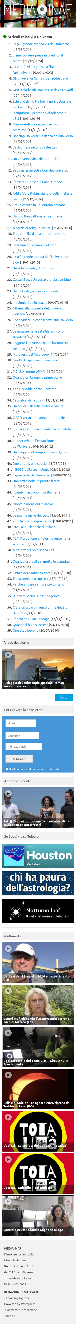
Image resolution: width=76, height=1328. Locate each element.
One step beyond (25, 630)
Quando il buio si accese (30, 624)
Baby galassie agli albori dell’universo (40, 170)
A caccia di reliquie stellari (32, 227)
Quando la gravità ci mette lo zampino (41, 561)
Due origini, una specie (30, 463)
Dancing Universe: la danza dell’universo (43, 135)
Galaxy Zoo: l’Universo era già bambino (42, 279)
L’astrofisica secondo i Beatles (35, 147)
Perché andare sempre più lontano (38, 584)
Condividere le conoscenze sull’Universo (43, 320)
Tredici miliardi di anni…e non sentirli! (41, 233)
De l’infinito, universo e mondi (35, 291)
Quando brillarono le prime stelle (37, 377)
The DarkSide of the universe (34, 388)
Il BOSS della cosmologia (31, 469)
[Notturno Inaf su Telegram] (38, 924)
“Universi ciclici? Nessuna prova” (37, 596)
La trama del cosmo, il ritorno (34, 245)
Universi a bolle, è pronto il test (36, 480)
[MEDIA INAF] (38, 14)
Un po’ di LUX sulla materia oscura (38, 406)
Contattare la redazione (21, 1310)
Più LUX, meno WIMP (29, 371)
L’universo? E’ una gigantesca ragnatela (42, 429)
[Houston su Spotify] (38, 869)
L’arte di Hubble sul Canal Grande (37, 181)
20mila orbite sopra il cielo (32, 521)
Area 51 (10, 1315)
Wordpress (28, 1304)
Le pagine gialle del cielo (31, 515)
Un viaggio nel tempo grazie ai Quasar (41, 452)
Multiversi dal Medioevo (31, 354)
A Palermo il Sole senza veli (33, 549)
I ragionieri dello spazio (30, 302)
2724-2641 (19, 1284)
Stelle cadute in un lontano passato (39, 204)
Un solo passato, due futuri (33, 268)
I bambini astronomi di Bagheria (36, 492)
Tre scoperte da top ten (30, 578)
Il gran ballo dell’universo (31, 475)
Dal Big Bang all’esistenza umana (37, 216)
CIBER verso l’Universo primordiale (39, 417)
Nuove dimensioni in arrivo (33, 504)
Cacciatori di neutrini (28, 400)
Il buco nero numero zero (31, 573)
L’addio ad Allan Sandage (31, 618)
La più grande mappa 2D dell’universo (41, 43)
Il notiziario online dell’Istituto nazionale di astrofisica (38, 18)
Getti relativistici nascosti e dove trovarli (43, 89)
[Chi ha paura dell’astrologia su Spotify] (38, 896)
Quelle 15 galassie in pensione (35, 360)
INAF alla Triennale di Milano (34, 526)
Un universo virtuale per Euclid (35, 158)
